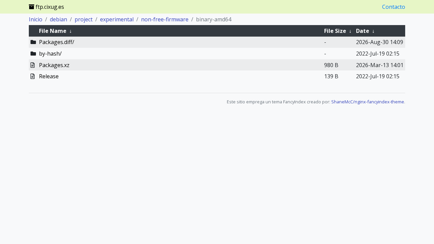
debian (58, 19)
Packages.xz (54, 65)
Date (362, 31)
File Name (52, 31)
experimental (117, 19)
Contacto (393, 7)
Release (49, 76)
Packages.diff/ (56, 42)
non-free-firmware (165, 19)
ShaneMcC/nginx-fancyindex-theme (367, 102)
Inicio (35, 19)
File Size (335, 31)
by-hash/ (50, 53)
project (84, 19)
